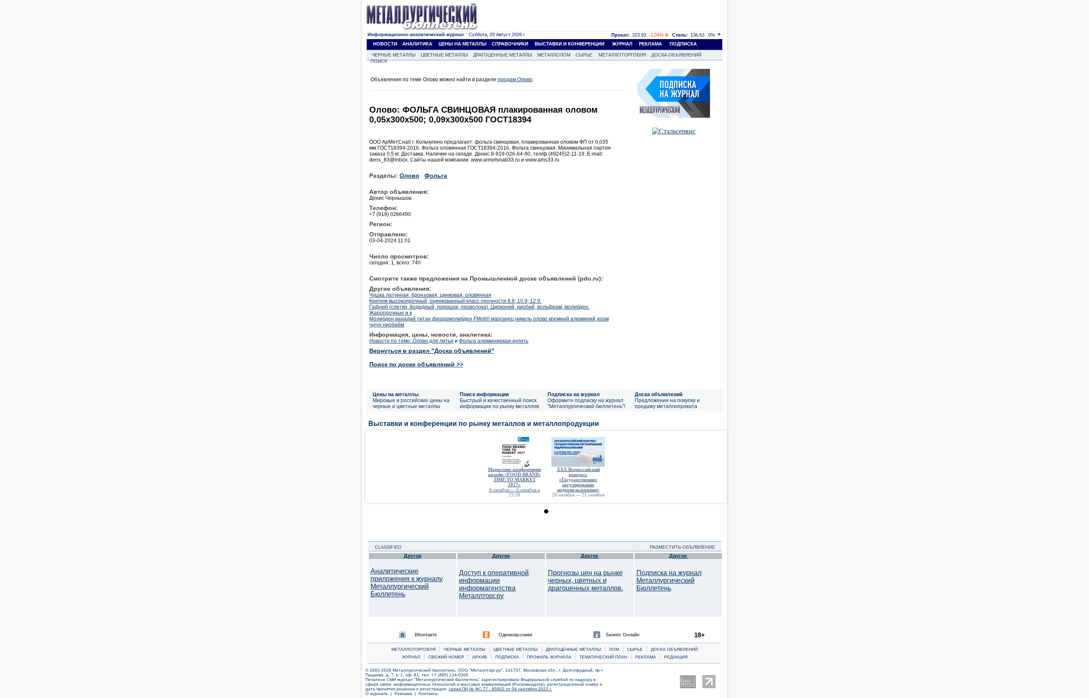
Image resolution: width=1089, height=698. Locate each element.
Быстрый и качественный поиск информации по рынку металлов (499, 403)
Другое (413, 556)
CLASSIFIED (386, 547)
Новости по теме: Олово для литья (411, 341)
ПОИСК (379, 61)
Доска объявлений (658, 394)
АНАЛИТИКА (417, 43)
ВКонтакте (426, 634)
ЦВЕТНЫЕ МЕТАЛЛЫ (444, 54)
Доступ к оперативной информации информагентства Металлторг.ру (494, 584)
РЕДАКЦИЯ (675, 657)
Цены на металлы (396, 394)
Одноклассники (515, 634)
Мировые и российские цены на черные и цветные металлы (411, 403)
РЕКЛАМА (650, 43)
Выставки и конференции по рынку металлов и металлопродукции (483, 423)
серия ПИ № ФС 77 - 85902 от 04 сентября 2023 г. (500, 689)
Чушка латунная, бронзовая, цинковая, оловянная (430, 295)
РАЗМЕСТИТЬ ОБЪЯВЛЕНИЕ (685, 547)
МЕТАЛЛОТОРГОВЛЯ (622, 54)
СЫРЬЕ (584, 54)
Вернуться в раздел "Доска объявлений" (431, 350)
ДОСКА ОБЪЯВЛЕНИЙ (676, 54)
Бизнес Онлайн (622, 634)
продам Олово (515, 79)
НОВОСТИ (385, 43)
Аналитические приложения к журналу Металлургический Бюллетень (407, 582)
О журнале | (379, 693)
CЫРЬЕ (635, 649)
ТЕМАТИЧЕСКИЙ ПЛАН (603, 657)
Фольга (436, 175)
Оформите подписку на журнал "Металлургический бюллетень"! (586, 403)
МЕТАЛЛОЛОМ (553, 54)
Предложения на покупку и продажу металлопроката (667, 403)
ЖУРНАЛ (622, 43)
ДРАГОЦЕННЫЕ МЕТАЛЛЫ (502, 54)
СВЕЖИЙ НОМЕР (446, 657)
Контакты (428, 693)
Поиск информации (484, 394)
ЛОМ (614, 649)
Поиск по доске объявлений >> (416, 364)
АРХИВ (479, 657)
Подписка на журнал (573, 394)
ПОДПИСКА (683, 43)
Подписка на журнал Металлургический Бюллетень (668, 580)
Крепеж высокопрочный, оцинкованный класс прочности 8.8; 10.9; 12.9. (455, 301)
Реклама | (406, 693)
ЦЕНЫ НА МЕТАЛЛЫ (463, 43)
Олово (409, 175)
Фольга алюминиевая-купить (493, 341)
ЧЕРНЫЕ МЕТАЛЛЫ (394, 54)
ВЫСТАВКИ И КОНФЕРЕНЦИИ (569, 43)
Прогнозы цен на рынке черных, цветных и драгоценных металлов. (585, 580)
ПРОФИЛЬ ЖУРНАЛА (549, 657)
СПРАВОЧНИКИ (510, 43)
